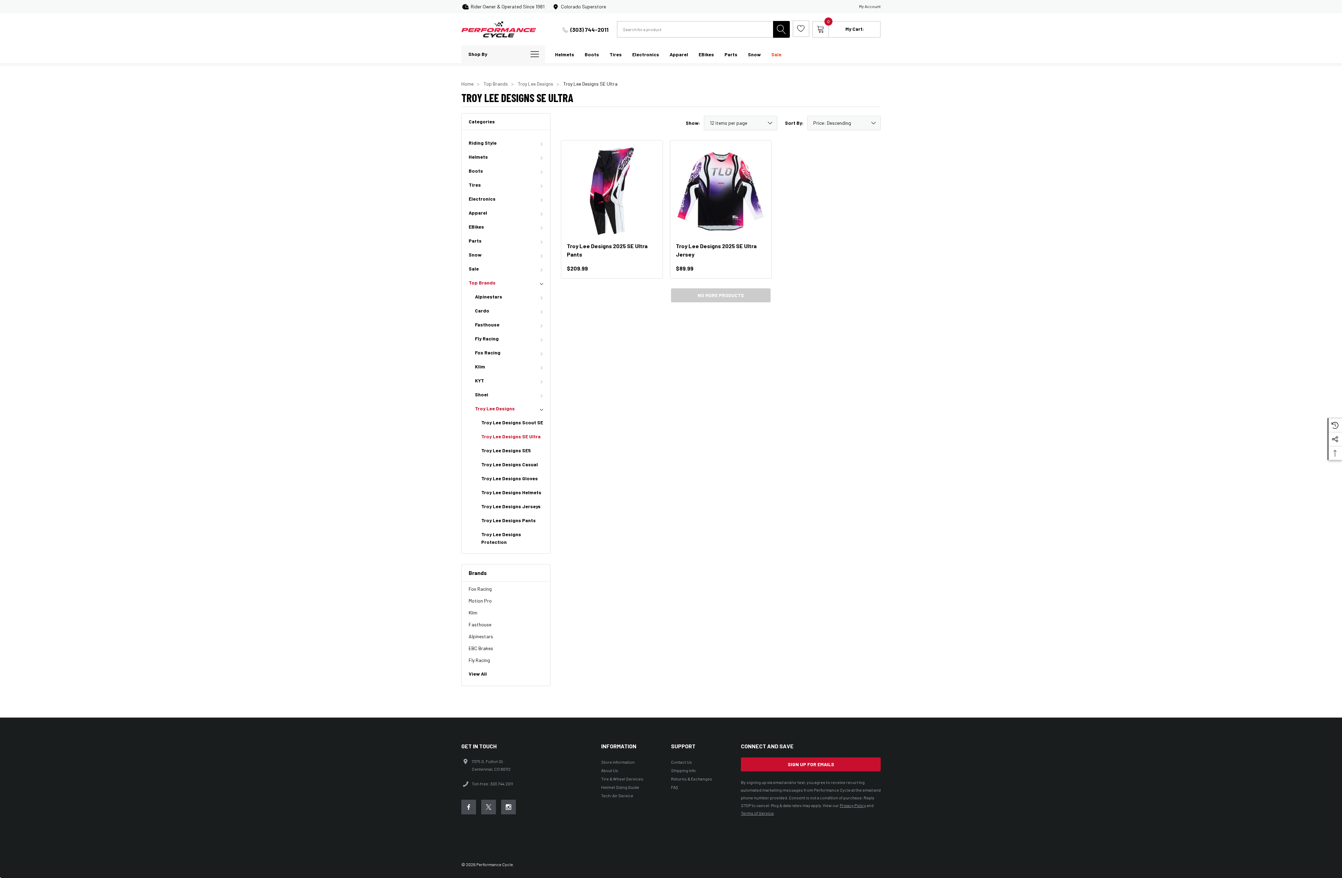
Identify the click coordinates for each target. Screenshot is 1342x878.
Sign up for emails (811, 764)
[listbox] (844, 123)
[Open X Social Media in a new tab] (488, 807)
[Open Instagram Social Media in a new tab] (508, 807)
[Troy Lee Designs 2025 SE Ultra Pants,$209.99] (612, 191)
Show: (693, 123)
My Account (870, 6)
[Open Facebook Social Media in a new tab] (468, 807)
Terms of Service (757, 813)
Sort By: (794, 123)
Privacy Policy (853, 805)
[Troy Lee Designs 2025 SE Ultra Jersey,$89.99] (721, 191)
